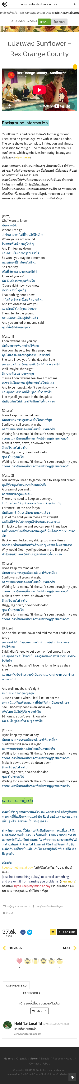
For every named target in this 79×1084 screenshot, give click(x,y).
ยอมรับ (44, 21)
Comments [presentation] (16, 985)
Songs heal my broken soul (35, 4)
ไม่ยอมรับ (59, 21)
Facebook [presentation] (31, 994)
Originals (21, 1058)
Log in (41, 1010)
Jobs (45, 1063)
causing (34, 881)
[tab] (16, 985)
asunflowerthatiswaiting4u (49, 906)
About (70, 1058)
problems (52, 881)
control (49, 877)
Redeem (58, 1058)
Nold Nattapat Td (28, 1023)
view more (22, 157)
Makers (13, 4)
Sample (45, 1058)
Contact (34, 1063)
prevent (13, 881)
